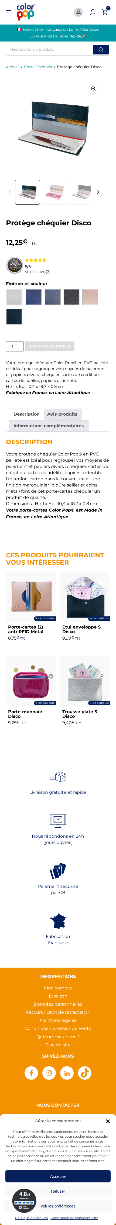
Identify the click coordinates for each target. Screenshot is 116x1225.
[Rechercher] (101, 49)
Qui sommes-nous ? (58, 1037)
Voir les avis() (38, 271)
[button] (108, 1121)
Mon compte (58, 988)
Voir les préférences (58, 1206)
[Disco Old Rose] (91, 297)
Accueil (13, 67)
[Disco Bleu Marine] (33, 297)
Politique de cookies (31, 1218)
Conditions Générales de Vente (58, 1029)
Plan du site (58, 1045)
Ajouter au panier (50, 346)
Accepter (58, 1176)
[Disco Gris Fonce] (71, 297)
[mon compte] (92, 12)
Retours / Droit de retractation (58, 1012)
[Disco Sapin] (14, 316)
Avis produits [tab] (62, 414)
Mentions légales (58, 1020)
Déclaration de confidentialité (74, 1218)
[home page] (26, 12)
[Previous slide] (9, 192)
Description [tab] (26, 414)
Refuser (58, 1191)
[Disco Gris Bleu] (52, 297)
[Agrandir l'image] (93, 89)
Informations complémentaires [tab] (48, 426)
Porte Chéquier (38, 67)
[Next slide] (93, 128)
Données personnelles (58, 1004)
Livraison (58, 996)
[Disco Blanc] (14, 297)
